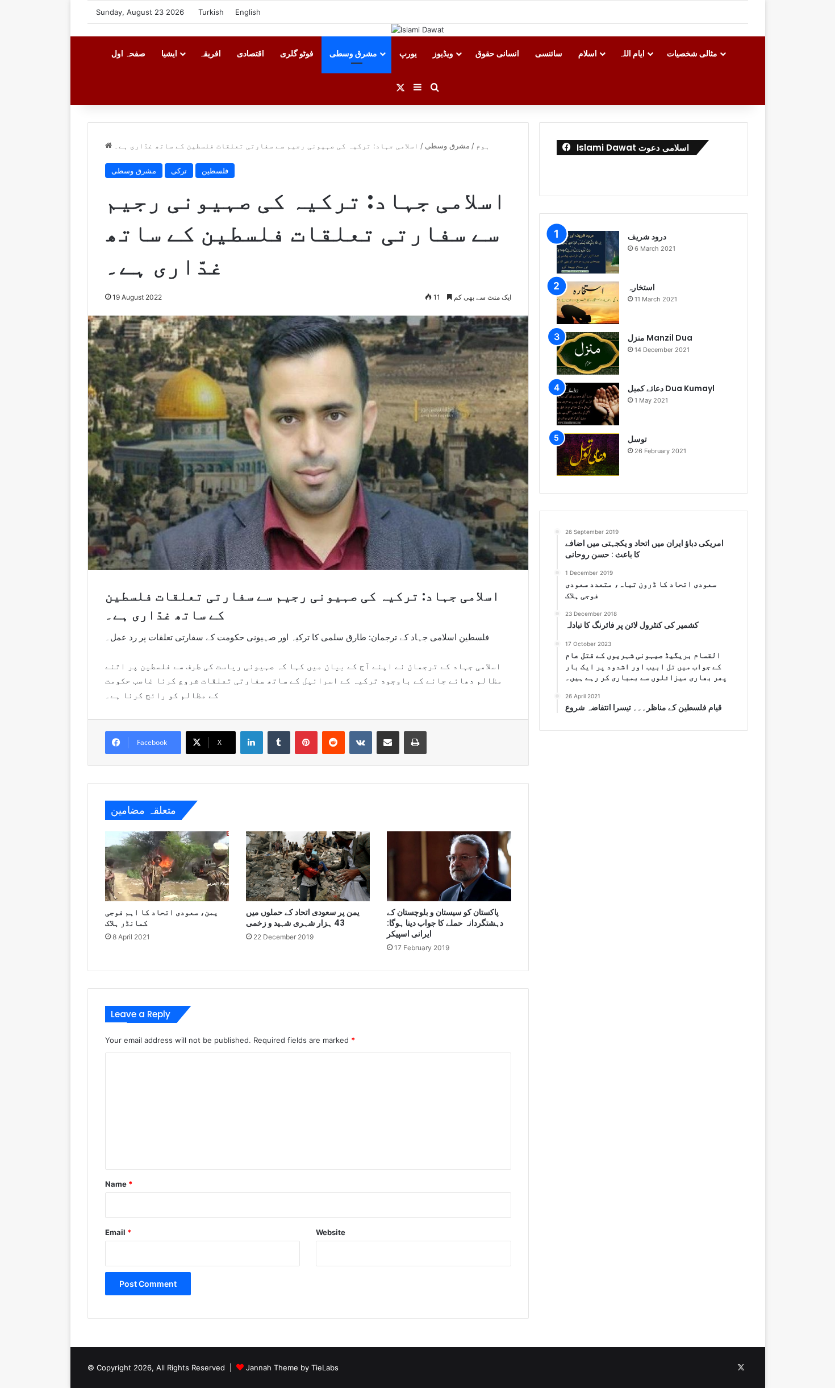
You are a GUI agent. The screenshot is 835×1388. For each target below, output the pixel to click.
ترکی (179, 170)
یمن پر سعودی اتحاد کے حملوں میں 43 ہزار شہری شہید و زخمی (303, 917)
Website (330, 1232)
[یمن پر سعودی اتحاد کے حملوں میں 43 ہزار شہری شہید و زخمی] (308, 866)
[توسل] (588, 454)
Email (118, 1232)
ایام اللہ (632, 53)
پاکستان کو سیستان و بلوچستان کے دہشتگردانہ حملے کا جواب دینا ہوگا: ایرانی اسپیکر (445, 922)
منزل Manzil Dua (660, 337)
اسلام (587, 53)
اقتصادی (250, 53)
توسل (637, 439)
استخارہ (641, 287)
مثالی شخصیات (692, 53)
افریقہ (210, 53)
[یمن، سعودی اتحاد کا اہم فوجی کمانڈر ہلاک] (167, 866)
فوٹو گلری (297, 53)
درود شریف (647, 236)
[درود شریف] (588, 252)
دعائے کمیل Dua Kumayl (671, 388)
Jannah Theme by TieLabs (292, 1367)
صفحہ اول (128, 53)
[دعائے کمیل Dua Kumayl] (588, 404)
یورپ (408, 53)
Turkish (211, 11)
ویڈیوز (443, 53)
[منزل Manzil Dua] (588, 353)
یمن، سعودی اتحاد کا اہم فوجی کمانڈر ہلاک (161, 917)
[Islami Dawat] (417, 29)
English (248, 11)
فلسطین (215, 170)
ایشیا (169, 53)
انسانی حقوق (497, 53)
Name (118, 1183)
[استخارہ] (588, 302)
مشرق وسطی (353, 53)
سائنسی (548, 53)
